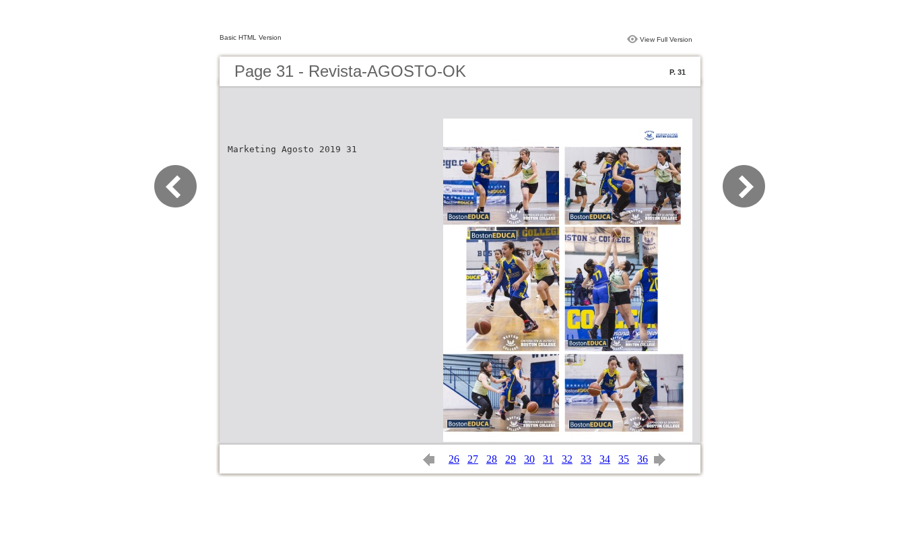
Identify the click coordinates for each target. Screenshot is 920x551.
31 (548, 459)
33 (586, 459)
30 (529, 459)
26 (454, 459)
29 (510, 459)
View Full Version (666, 39)
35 (623, 459)
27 (472, 459)
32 (567, 459)
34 (604, 459)
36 (642, 459)
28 (491, 459)
